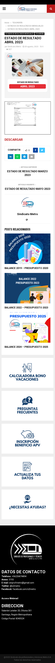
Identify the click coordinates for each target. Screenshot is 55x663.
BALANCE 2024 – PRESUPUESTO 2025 (26, 346)
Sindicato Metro (14, 47)
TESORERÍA (40, 34)
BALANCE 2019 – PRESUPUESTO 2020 (26, 268)
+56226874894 (19, 576)
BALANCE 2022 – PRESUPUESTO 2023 (26, 307)
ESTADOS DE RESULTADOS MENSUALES (19, 34)
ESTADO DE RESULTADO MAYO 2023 (27, 188)
